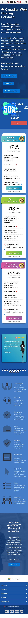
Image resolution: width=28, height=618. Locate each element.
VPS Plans (8, 83)
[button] (2, 370)
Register (18, 123)
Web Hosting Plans (9, 76)
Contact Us (14, 564)
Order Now (13, 188)
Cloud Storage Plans (11, 91)
